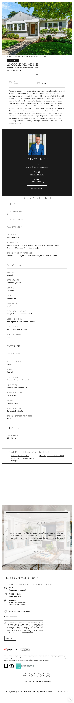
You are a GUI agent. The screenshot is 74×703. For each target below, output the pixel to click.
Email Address (10, 617)
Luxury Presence (43, 681)
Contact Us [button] (37, 551)
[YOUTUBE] (25, 675)
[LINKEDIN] (43, 675)
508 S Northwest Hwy (18, 602)
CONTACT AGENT (37, 188)
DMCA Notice (46, 692)
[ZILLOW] (48, 675)
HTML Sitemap (61, 692)
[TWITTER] (39, 675)
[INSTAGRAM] (34, 675)
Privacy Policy (27, 632)
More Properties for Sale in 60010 (52, 456)
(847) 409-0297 (37, 174)
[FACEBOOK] (30, 675)
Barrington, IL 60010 (17, 605)
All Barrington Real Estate (20, 456)
